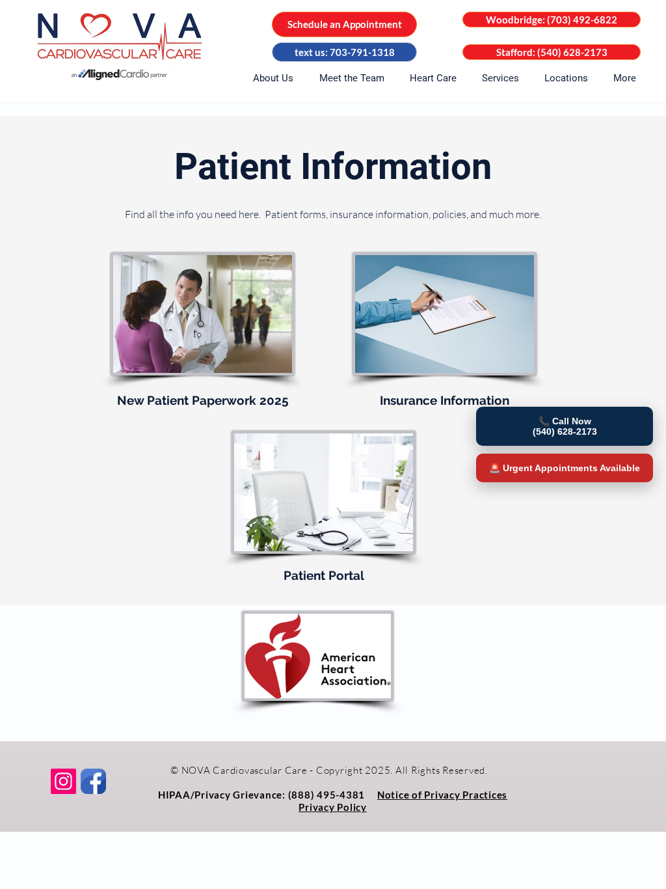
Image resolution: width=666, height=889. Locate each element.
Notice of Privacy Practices (442, 794)
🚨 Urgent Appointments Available (564, 468)
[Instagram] (63, 781)
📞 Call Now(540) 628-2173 (565, 426)
